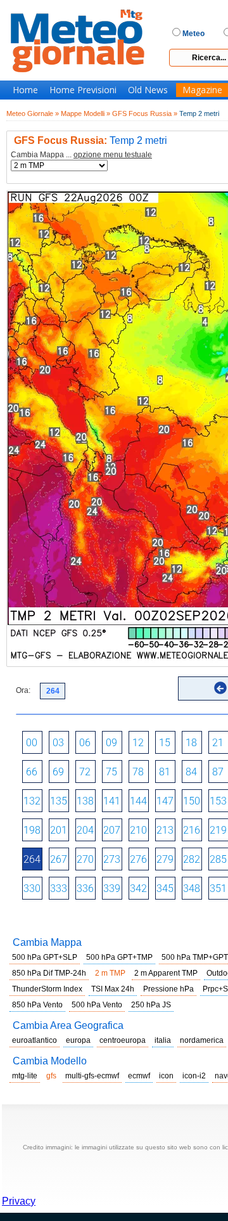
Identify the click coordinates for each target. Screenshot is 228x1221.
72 (85, 772)
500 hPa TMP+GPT (195, 957)
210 (138, 830)
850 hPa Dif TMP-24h (49, 973)
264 (32, 859)
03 (58, 743)
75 (111, 772)
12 (138, 743)
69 (58, 772)
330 (32, 888)
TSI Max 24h (112, 989)
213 (165, 830)
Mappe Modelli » (85, 113)
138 (85, 801)
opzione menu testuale (112, 154)
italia (163, 1040)
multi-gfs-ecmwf (92, 1075)
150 (191, 801)
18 (191, 743)
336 (85, 888)
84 (191, 772)
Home (25, 90)
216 (191, 830)
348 (191, 888)
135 (58, 801)
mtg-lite (24, 1075)
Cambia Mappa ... (81, 155)
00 (31, 743)
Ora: (23, 690)
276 (138, 859)
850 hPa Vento (37, 1004)
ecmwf (139, 1075)
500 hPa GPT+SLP (44, 957)
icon (166, 1075)
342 (138, 888)
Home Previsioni (83, 90)
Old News (148, 90)
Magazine (202, 90)
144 (138, 801)
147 (165, 801)
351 (218, 888)
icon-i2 (194, 1075)
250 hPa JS (151, 1004)
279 (165, 859)
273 (111, 859)
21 (218, 743)
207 (111, 830)
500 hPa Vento (97, 1004)
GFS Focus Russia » (144, 113)
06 (85, 743)
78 (138, 772)
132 (32, 801)
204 (85, 830)
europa (78, 1040)
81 (164, 772)
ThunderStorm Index (47, 989)
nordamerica (202, 1040)
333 (58, 888)
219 (218, 830)
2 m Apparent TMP (166, 973)
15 (164, 743)
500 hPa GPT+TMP (119, 957)
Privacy (18, 1201)
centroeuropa (122, 1040)
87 (218, 772)
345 (165, 888)
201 (58, 830)
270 (85, 859)
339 (111, 888)
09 (111, 743)
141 (111, 801)
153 (218, 801)
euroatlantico (34, 1040)
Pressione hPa (168, 989)
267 (58, 859)
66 (31, 772)
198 (32, 830)
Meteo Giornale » (32, 113)
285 (218, 859)
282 (191, 859)
